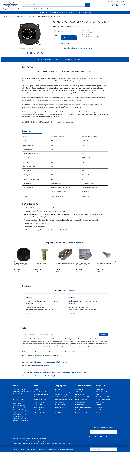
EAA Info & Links (79, 394)
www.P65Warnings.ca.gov (65, 122)
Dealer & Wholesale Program (42, 392)
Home (5, 16)
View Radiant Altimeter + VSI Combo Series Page (77, 48)
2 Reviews (62, 26)
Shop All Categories (9, 9)
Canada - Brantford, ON (19, 418)
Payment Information (40, 399)
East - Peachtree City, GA (20, 414)
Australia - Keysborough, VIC (20, 420)
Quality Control (38, 404)
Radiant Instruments (30, 16)
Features (57, 59)
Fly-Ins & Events (79, 404)
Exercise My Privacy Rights (32, 438)
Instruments (12, 16)
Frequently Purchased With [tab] (55, 243)
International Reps (60, 402)
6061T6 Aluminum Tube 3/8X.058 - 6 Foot (83, 264)
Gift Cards (98, 404)
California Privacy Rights (19, 438)
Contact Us (124, 1)
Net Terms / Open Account (41, 394)
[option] (29, 34)
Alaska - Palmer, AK (18, 416)
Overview (48, 59)
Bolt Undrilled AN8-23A (42, 263)
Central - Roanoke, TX (19, 408)
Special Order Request (102, 410)
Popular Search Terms (81, 412)
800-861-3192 (27, 391)
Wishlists (107, 1)
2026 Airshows (79, 389)
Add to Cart (70, 38)
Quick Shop (23, 272)
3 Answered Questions (73, 26)
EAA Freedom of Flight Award (62, 397)
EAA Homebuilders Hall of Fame (63, 399)
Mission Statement (60, 404)
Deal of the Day (100, 402)
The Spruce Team (59, 412)
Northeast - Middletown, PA (20, 412)
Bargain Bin (99, 394)
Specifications (67, 59)
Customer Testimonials (61, 394)
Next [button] (115, 262)
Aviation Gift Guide (101, 389)
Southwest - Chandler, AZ (20, 405)
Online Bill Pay (38, 397)
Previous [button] (14, 262)
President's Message (60, 407)
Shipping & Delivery (39, 410)
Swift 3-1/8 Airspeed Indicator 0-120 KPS (20, 264)
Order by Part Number (48, 9)
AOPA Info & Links (80, 392)
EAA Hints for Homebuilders (82, 397)
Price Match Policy (39, 402)
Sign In (113, 5)
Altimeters (20, 16)
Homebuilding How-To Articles (83, 407)
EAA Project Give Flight (81, 399)
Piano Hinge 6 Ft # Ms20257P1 (64, 263)
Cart (123, 5)
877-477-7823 (115, 1)
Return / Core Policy (39, 407)
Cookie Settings (43, 438)
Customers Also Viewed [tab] (76, 243)
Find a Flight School (80, 402)
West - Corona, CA (18, 403)
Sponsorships (58, 410)
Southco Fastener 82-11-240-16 (106, 264)
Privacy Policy (47, 440)
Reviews (77, 59)
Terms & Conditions (39, 412)
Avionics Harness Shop (102, 392)
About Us (57, 389)
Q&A (84, 59)
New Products (100, 407)
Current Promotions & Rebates (104, 397)
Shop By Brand (22, 9)
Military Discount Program (82, 410)
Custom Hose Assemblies (103, 399)
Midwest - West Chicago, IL (20, 410)
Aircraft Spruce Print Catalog (62, 392)
